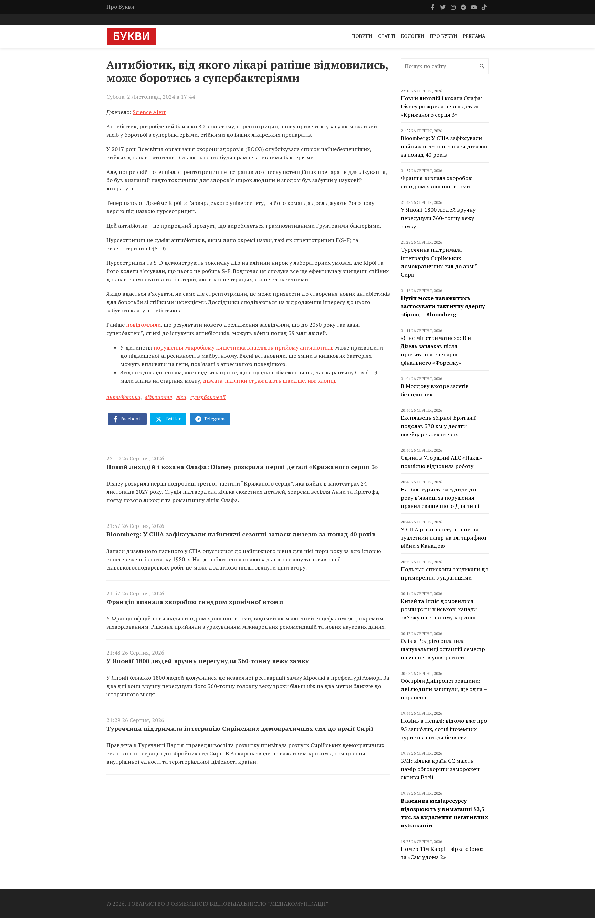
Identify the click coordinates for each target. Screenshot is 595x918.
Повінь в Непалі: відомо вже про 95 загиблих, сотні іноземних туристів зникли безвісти (444, 729)
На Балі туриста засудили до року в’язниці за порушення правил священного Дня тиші (440, 498)
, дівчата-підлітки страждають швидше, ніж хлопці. (268, 380)
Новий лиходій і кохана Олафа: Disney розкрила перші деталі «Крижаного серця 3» (242, 466)
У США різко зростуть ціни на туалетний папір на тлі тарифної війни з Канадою (443, 537)
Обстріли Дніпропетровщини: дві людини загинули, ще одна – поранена (444, 689)
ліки (181, 397)
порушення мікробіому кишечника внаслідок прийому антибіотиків (243, 347)
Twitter (172, 418)
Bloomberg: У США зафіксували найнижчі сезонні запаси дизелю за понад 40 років (241, 534)
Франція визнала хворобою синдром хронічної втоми (194, 601)
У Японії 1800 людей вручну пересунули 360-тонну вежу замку (207, 661)
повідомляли (143, 324)
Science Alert (149, 112)
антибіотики (123, 397)
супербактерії (208, 397)
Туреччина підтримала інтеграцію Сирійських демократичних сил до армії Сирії (239, 728)
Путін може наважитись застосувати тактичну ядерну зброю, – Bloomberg (443, 306)
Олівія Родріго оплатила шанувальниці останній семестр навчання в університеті (443, 649)
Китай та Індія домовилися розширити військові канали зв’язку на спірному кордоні (439, 609)
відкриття (158, 397)
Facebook (130, 418)
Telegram (214, 418)
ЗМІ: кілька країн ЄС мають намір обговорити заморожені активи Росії (441, 769)
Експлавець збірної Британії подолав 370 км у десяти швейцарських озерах (438, 426)
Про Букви (120, 6)
